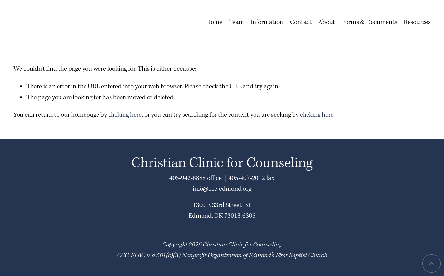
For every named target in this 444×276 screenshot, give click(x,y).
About (326, 22)
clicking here (125, 115)
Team (236, 22)
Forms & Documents (369, 22)
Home (214, 22)
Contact (301, 22)
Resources (417, 22)
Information (267, 22)
